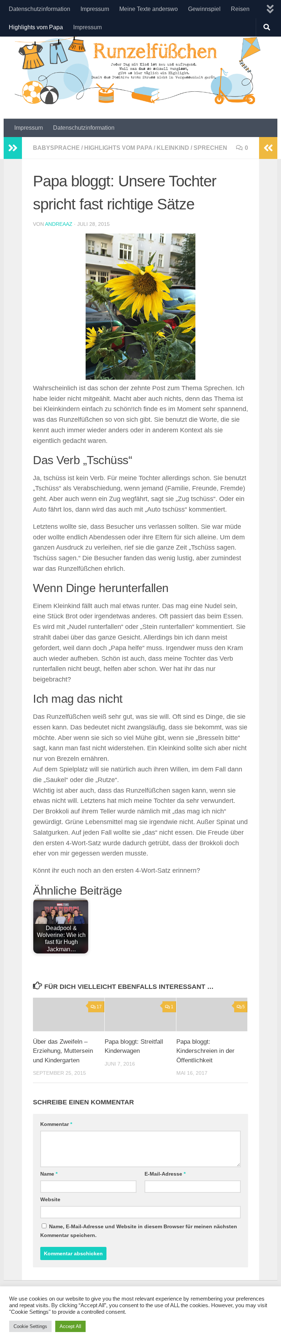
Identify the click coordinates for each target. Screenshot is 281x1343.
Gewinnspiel (204, 9)
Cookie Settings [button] (30, 1326)
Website (50, 1199)
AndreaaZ (58, 224)
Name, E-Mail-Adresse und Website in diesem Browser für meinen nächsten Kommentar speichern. (138, 1231)
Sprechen (210, 148)
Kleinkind (173, 148)
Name (48, 1174)
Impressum (94, 9)
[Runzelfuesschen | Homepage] (140, 68)
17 (99, 1006)
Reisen (240, 9)
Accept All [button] (70, 1326)
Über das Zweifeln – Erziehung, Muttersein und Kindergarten (63, 1051)
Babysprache (56, 148)
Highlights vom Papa (36, 27)
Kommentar (56, 1124)
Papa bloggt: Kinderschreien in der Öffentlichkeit (205, 1051)
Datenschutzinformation (39, 9)
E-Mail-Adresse (165, 1174)
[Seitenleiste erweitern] (13, 148)
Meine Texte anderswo (148, 9)
